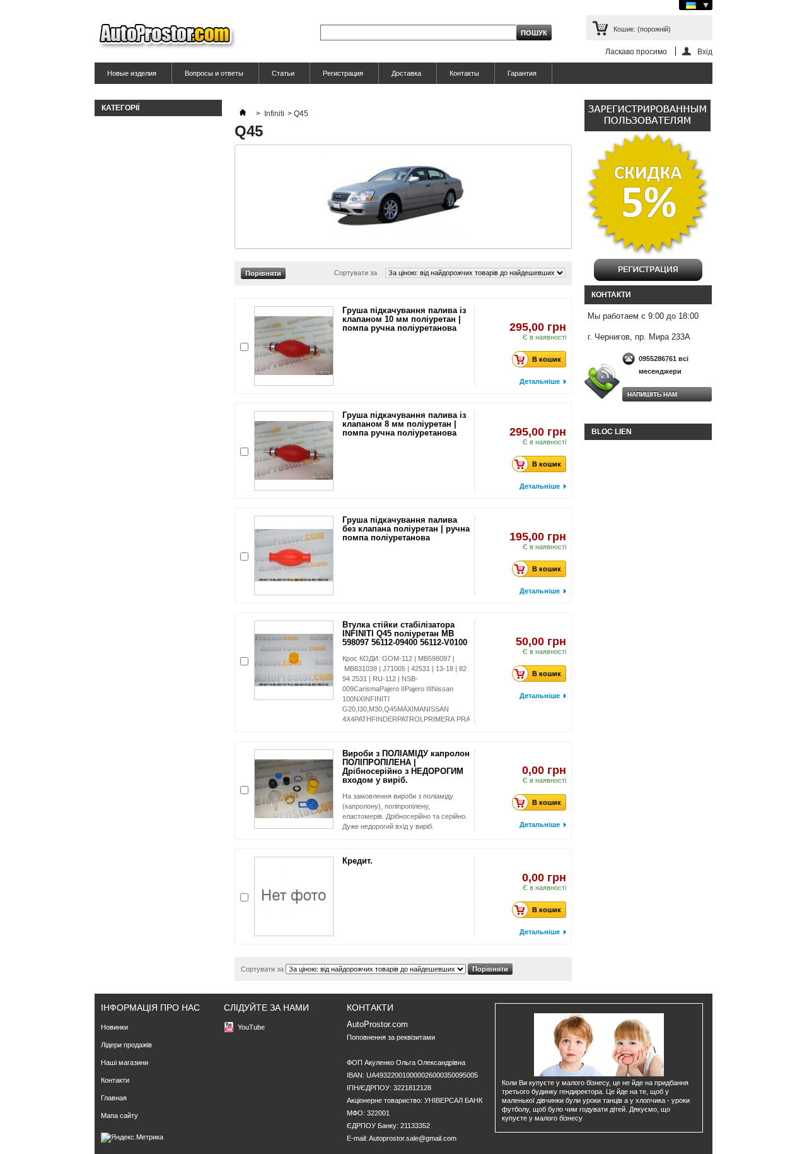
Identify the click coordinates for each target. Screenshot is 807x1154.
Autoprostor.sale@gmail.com (412, 1138)
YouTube (251, 1027)
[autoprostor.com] (165, 36)
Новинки (114, 1027)
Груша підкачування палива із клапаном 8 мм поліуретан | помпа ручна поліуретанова (404, 423)
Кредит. (357, 861)
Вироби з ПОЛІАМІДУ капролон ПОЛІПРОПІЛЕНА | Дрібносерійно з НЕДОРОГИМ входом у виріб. (406, 767)
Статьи (283, 73)
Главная (114, 1098)
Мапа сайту (119, 1115)
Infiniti (274, 113)
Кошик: (642, 29)
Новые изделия (131, 73)
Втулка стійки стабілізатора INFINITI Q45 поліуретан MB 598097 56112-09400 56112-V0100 (404, 633)
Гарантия (522, 73)
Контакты (464, 73)
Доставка (406, 73)
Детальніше (540, 381)
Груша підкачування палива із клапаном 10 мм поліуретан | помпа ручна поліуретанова (404, 319)
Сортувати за (355, 273)
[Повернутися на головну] (243, 113)
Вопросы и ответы (214, 73)
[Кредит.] (294, 896)
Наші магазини (124, 1062)
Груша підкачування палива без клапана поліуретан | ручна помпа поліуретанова (406, 528)
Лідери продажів (126, 1045)
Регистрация (343, 73)
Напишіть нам (652, 394)
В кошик (546, 359)
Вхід (704, 51)
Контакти (115, 1080)
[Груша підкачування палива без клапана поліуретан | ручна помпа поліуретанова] (294, 555)
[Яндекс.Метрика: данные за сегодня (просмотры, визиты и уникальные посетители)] (132, 1138)
